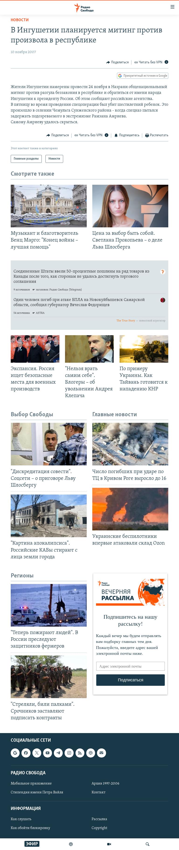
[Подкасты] (90, 753)
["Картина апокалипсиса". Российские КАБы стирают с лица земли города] (49, 516)
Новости (20, 20)
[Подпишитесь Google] (15, 753)
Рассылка (99, 819)
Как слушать (21, 819)
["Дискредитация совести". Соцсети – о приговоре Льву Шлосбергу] (49, 444)
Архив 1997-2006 (105, 783)
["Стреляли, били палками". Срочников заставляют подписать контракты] (49, 676)
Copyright (99, 828)
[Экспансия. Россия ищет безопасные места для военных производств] (35, 349)
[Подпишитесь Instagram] (69, 753)
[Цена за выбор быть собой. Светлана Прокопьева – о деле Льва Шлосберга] (130, 206)
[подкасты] (71, 844)
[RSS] (80, 753)
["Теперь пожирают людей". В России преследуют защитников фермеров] (49, 605)
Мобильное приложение (31, 783)
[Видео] (109, 844)
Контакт (98, 792)
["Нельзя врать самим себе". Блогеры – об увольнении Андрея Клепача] (89, 349)
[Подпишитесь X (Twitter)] (36, 753)
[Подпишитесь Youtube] (47, 753)
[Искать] (148, 844)
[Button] (117, 62)
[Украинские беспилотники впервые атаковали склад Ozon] (130, 509)
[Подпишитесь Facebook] (25, 753)
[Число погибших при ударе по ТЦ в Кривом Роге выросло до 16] (130, 444)
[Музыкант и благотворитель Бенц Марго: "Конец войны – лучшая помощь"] (49, 206)
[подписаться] (101, 753)
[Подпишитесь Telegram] (58, 753)
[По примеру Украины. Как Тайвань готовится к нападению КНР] (144, 349)
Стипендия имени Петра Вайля (37, 792)
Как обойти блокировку (30, 828)
